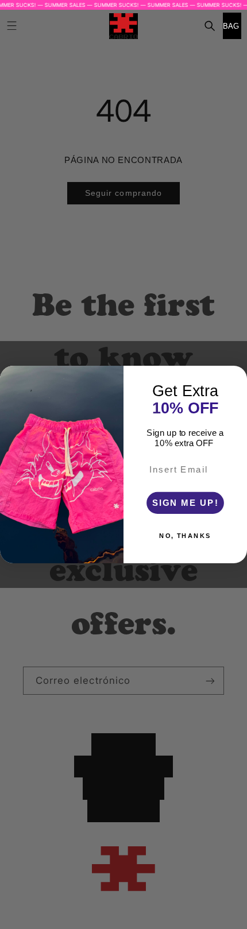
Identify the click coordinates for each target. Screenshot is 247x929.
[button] (210, 26)
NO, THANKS (185, 536)
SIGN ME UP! (185, 502)
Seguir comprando (123, 193)
